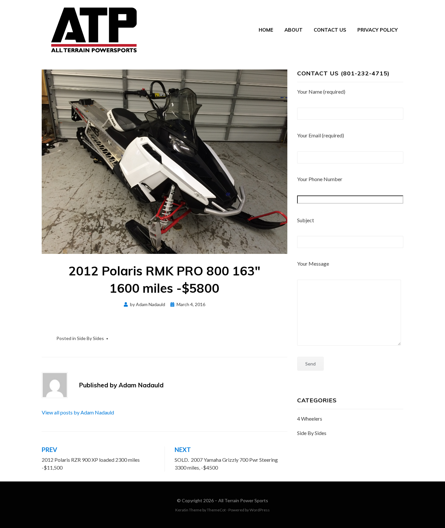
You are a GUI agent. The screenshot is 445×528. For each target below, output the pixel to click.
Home (266, 30)
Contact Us (330, 30)
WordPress (260, 509)
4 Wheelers (309, 418)
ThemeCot (216, 509)
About (293, 30)
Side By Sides (90, 338)
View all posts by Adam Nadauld (78, 412)
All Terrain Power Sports (243, 500)
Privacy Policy (377, 30)
